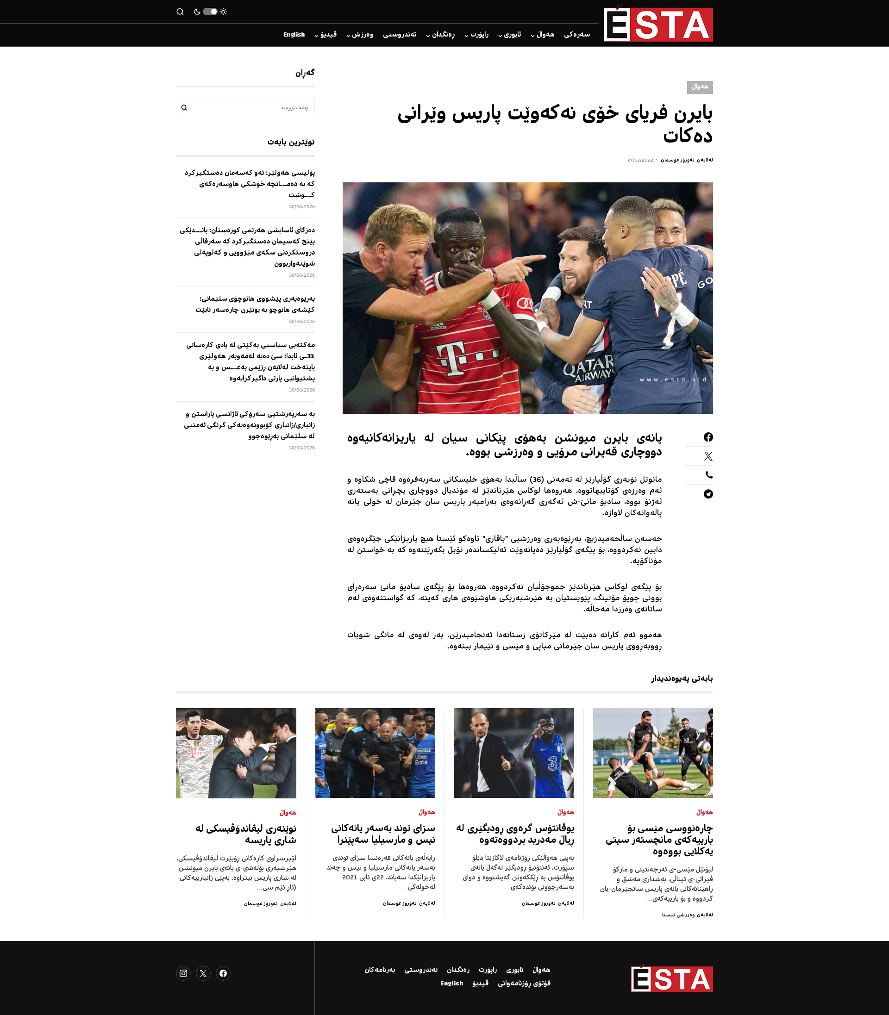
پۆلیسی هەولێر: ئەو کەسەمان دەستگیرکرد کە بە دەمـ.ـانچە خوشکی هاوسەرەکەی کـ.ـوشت (250, 184)
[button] (210, 11)
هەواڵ (700, 87)
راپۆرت (488, 970)
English (451, 984)
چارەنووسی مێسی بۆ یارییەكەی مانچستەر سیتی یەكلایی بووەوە (660, 840)
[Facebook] (223, 973)
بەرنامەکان (379, 970)
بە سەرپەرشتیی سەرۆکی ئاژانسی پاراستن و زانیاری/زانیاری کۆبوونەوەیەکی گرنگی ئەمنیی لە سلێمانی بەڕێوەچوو (249, 425)
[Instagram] (183, 973)
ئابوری (514, 970)
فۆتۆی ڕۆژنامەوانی (524, 984)
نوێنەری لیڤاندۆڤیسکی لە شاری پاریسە (246, 835)
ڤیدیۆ (480, 984)
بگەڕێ (184, 107)
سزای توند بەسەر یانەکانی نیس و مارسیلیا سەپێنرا (383, 834)
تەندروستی (421, 970)
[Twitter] (203, 973)
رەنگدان (458, 970)
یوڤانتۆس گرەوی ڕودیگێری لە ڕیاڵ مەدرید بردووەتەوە (515, 834)
